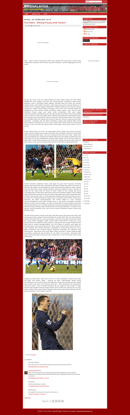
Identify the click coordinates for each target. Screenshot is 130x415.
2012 (85, 165)
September (86, 179)
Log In (45, 14)
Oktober (86, 176)
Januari (86, 198)
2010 (85, 170)
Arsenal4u (86, 142)
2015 (85, 157)
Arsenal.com (36, 14)
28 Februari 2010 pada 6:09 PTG (38, 386)
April (85, 191)
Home (26, 14)
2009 (85, 201)
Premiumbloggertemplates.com (85, 411)
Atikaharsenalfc (87, 148)
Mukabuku (86, 117)
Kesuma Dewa (89, 31)
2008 (85, 203)
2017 (85, 155)
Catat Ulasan (27, 397)
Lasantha (73, 411)
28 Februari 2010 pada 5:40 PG (38, 366)
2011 (85, 167)
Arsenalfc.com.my (88, 146)
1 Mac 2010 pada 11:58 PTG (36, 394)
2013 (85, 162)
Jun (85, 186)
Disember (86, 172)
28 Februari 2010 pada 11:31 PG (38, 378)
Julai (85, 184)
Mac (85, 193)
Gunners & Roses (32, 370)
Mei (85, 188)
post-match (33, 354)
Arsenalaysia (35, 6)
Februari (86, 196)
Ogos (85, 181)
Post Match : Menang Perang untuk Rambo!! (45, 22)
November (86, 174)
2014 (85, 160)
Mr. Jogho (88, 34)
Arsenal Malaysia (88, 144)
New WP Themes (57, 411)
